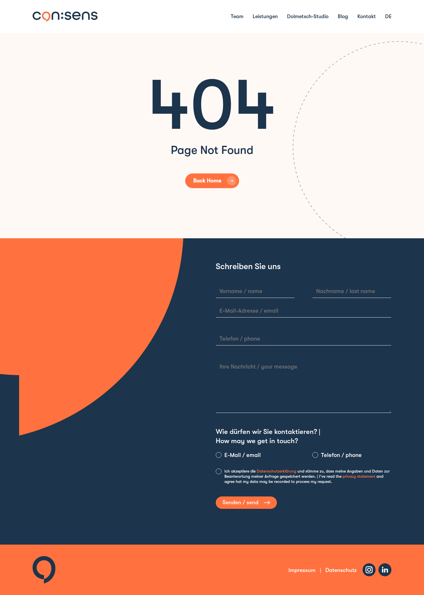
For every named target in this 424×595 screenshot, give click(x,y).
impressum (302, 570)
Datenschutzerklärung (276, 471)
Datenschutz (341, 570)
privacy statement (359, 476)
